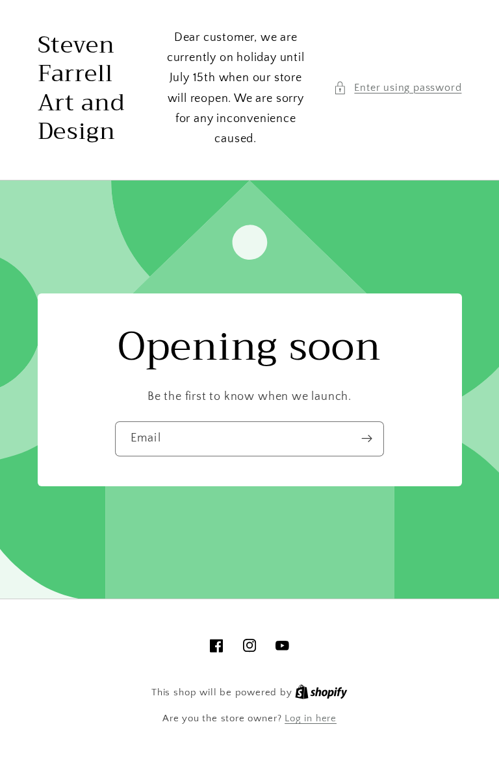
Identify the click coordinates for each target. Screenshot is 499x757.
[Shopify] (321, 692)
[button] (397, 88)
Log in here (311, 718)
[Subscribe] (366, 438)
